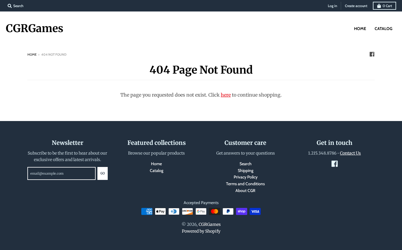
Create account (356, 6)
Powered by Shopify (201, 231)
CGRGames (34, 28)
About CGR (245, 190)
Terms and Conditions (245, 183)
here (226, 95)
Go (102, 173)
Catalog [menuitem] (383, 28)
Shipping (245, 170)
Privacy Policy (246, 177)
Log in (332, 6)
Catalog (156, 170)
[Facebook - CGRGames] (372, 54)
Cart (387, 6)
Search (246, 163)
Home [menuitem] (360, 28)
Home (31, 54)
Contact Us (350, 153)
